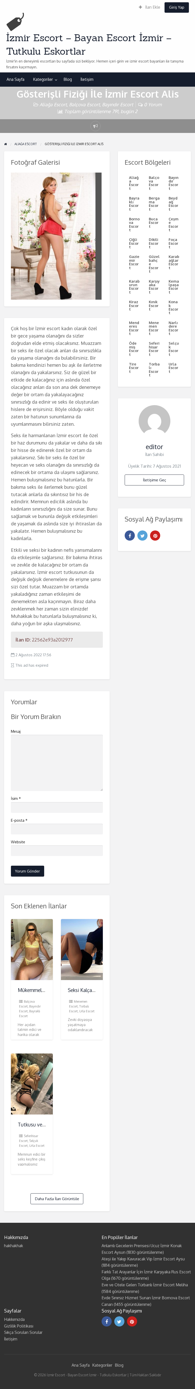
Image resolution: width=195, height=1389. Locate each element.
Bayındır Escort (117, 104)
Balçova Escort (84, 104)
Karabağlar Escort (174, 262)
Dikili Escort (153, 243)
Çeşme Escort (173, 224)
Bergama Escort (154, 203)
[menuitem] (150, 7)
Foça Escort (173, 243)
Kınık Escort (153, 305)
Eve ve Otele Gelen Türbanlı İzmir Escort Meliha (145, 1284)
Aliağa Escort (53, 104)
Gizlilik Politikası (18, 1326)
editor (154, 446)
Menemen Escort (154, 328)
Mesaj (16, 731)
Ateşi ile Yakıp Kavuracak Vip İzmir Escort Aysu (143, 1258)
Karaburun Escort (134, 286)
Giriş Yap (176, 7)
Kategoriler (43, 79)
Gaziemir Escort (134, 262)
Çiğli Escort (134, 243)
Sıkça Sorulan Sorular (23, 1332)
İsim (16, 798)
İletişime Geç (154, 479)
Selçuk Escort (174, 348)
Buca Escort (153, 222)
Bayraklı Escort (134, 203)
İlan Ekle (152, 7)
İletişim (86, 79)
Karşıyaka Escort (154, 286)
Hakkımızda (14, 1319)
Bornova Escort (134, 224)
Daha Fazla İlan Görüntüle (57, 1198)
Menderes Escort (134, 328)
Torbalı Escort (154, 369)
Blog (67, 79)
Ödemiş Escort (134, 348)
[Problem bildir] (95, 126)
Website (18, 841)
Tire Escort (134, 368)
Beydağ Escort (173, 203)
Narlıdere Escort (173, 328)
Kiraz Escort (134, 305)
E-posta (19, 820)
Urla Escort (86, 1011)
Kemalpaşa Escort (174, 286)
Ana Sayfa (15, 79)
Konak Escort (173, 307)
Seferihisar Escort (154, 348)
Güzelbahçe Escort (154, 263)
